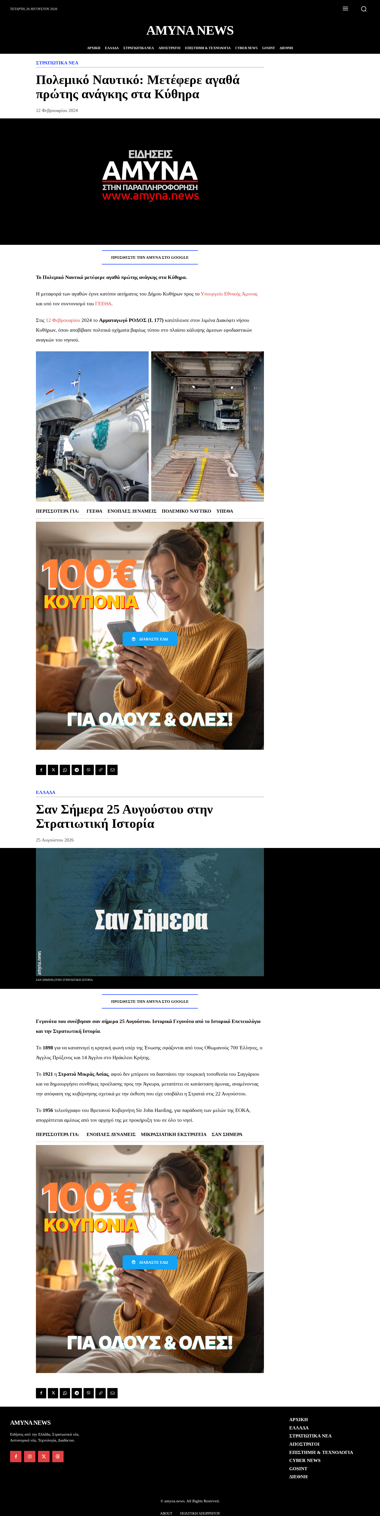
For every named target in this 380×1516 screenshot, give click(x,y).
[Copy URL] (100, 770)
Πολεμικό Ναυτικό (186, 511)
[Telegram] (77, 770)
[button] (364, 9)
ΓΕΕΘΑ (103, 303)
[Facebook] (41, 770)
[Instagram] (29, 1456)
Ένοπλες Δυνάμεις (132, 511)
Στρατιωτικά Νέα (57, 62)
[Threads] (58, 1456)
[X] (53, 770)
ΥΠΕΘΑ (224, 511)
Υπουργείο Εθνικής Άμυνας (229, 294)
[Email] (112, 770)
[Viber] (88, 770)
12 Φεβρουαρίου (63, 320)
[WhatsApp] (65, 770)
